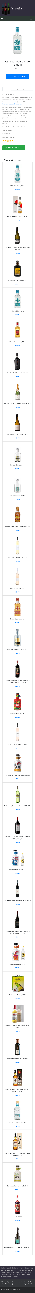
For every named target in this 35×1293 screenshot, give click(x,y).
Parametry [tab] (15, 89)
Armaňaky (4, 1276)
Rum (18, 1274)
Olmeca (17, 69)
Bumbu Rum (23, 1270)
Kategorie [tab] (23, 89)
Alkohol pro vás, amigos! (13, 1289)
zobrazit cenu (18, 76)
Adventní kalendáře (13, 1276)
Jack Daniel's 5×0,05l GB (8, 1274)
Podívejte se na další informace (12, 104)
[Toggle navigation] (31, 18)
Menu (3, 18)
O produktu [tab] (7, 89)
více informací (15, 147)
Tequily (23, 1274)
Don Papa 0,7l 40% (12, 1270)
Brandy (28, 1274)
